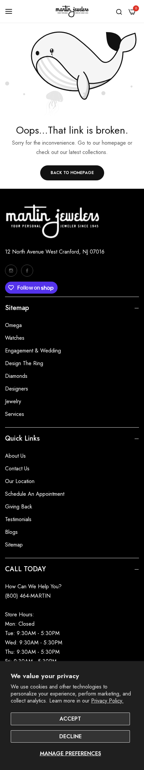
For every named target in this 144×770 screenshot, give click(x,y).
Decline (70, 736)
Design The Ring (24, 363)
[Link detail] (11, 271)
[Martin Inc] (72, 11)
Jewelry (13, 401)
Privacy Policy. (107, 701)
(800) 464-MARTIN (28, 596)
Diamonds (16, 376)
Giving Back (18, 506)
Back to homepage (72, 173)
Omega (13, 325)
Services (14, 414)
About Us (15, 456)
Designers (16, 389)
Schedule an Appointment (34, 494)
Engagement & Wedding (33, 350)
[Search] (119, 11)
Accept (70, 719)
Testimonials (18, 519)
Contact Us (17, 468)
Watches (14, 338)
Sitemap (14, 545)
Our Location (19, 481)
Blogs (11, 532)
